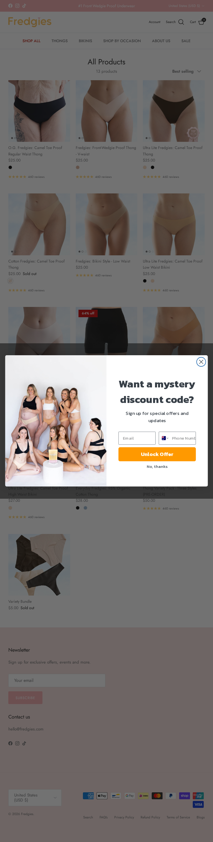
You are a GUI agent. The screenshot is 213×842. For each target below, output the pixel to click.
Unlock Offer (157, 454)
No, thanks (157, 466)
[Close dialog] (201, 362)
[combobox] (164, 438)
